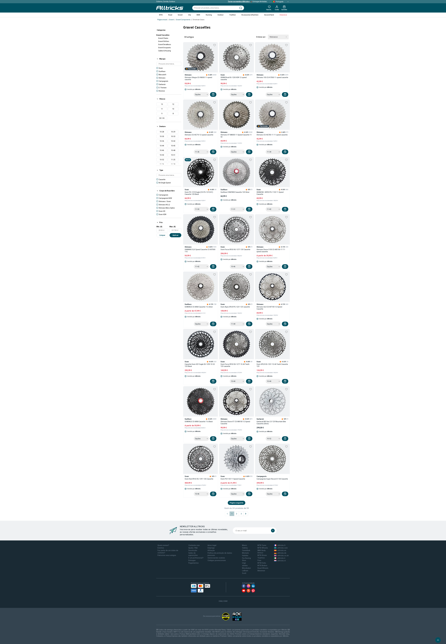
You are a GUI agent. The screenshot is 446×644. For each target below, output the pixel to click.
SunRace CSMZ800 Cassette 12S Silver (235, 192)
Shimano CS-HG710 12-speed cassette (199, 135)
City (189, 15)
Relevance (274, 37)
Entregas (192, 560)
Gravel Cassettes (162, 35)
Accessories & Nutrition (249, 15)
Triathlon (232, 15)
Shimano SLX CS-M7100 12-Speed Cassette (269, 308)
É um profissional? (195, 558)
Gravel (180, 15)
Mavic (244, 545)
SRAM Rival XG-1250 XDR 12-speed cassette (234, 78)
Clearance (283, 15)
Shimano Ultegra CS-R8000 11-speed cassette (198, 78)
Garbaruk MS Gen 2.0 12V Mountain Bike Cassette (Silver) (271, 423)
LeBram (245, 571)
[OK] (273, 530)
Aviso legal (212, 545)
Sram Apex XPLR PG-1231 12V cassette (235, 307)
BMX (198, 15)
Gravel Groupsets (164, 48)
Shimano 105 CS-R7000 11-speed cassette (272, 77)
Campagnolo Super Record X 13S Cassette (272, 479)
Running (209, 15)
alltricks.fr (281, 545)
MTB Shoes (262, 555)
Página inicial (162, 20)
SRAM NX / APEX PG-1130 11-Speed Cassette (270, 193)
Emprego (211, 548)
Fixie (259, 560)
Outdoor (221, 15)
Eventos (160, 548)
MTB (161, 15)
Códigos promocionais (217, 560)
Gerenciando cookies (216, 558)
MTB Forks (261, 563)
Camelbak (246, 550)
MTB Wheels (262, 548)
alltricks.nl (281, 561)
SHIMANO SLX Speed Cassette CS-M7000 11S (200, 251)
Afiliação (211, 550)
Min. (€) (159, 227)
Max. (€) (172, 227)
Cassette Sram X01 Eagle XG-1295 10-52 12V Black (200, 365)
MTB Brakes (262, 565)
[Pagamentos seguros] (200, 588)
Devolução (192, 550)
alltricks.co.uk (283, 555)
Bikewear (261, 571)
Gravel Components (183, 20)
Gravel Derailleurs (164, 44)
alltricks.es (281, 550)
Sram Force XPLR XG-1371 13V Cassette (235, 249)
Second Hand (269, 15)
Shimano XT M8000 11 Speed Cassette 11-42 (236, 136)
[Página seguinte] (246, 514)
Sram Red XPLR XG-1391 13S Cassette (199, 479)
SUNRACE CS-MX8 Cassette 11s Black (199, 421)
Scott (244, 573)
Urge (244, 563)
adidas (245, 565)
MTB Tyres (261, 545)
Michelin (245, 553)
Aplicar (175, 235)
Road (170, 15)
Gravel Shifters (163, 41)
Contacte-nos (194, 545)
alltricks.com (282, 548)
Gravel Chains (163, 38)
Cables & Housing (164, 51)
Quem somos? (163, 545)
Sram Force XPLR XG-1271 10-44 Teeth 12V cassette (235, 365)
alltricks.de (281, 553)
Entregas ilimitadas (247, 1)
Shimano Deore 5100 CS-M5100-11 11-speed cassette (271, 251)
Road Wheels (262, 568)
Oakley (245, 548)
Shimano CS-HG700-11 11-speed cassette (272, 135)
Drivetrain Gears (198, 20)
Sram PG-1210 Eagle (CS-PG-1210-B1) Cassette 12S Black (199, 193)
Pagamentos (193, 563)
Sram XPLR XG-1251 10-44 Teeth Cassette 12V (272, 365)
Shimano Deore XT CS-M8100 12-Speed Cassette (235, 423)
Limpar (162, 235)
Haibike (245, 555)
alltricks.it (281, 558)
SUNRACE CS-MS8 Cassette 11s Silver (199, 307)
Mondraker (246, 568)
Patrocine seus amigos (166, 555)
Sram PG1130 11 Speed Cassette (233, 479)
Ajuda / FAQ (193, 548)
